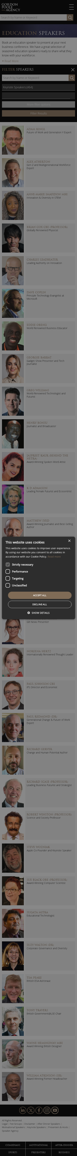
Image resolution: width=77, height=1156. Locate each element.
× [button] (69, 541)
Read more (54, 556)
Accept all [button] (40, 595)
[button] (38, 613)
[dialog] (38, 578)
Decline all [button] (39, 604)
